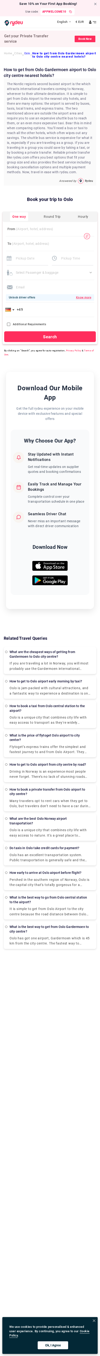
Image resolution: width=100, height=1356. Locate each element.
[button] (10, 310)
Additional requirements (29, 324)
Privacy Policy (73, 350)
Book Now (85, 39)
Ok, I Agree (53, 1345)
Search (50, 336)
